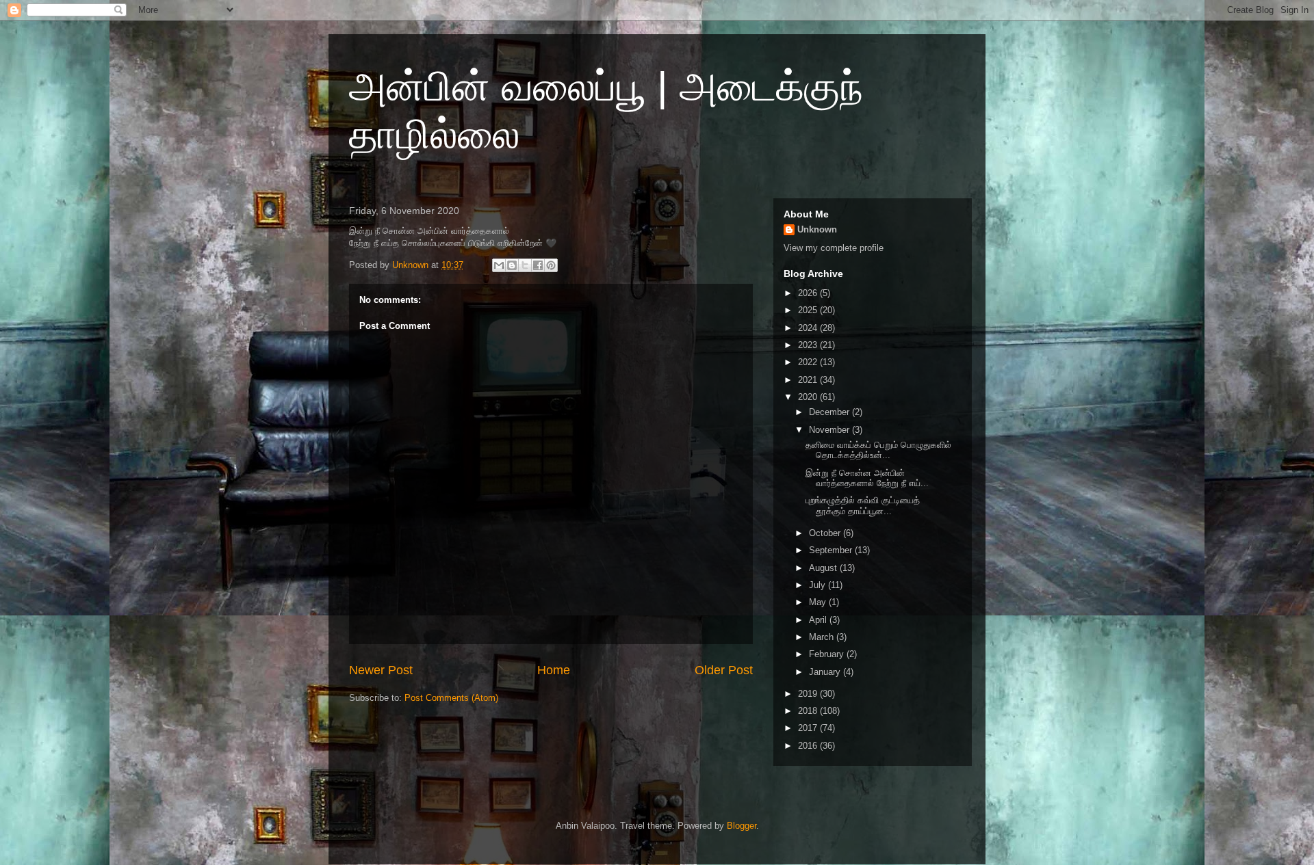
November (830, 430)
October (826, 533)
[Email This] (499, 265)
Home (553, 670)
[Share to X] (525, 265)
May (819, 602)
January (826, 672)
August (824, 568)
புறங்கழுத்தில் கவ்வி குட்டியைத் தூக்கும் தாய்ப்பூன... (863, 505)
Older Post (724, 670)
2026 (809, 293)
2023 (809, 345)
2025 (809, 310)
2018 (809, 711)
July (818, 585)
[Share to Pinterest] (551, 265)
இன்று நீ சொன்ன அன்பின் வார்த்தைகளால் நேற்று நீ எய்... (867, 478)
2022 (809, 362)
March (822, 637)
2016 (809, 746)
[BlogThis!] (512, 265)
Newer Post (381, 670)
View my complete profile (834, 248)
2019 (809, 694)
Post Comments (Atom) (451, 698)
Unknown (817, 229)
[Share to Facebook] (538, 265)
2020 (809, 397)
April (819, 620)
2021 (809, 380)
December (830, 412)
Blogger (741, 826)
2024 (809, 328)
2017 (809, 728)
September (832, 550)
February (828, 654)
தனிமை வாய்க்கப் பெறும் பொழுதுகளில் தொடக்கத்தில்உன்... (878, 450)
